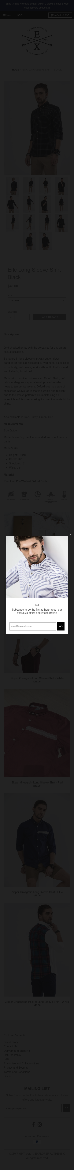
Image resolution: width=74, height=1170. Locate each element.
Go (61, 626)
